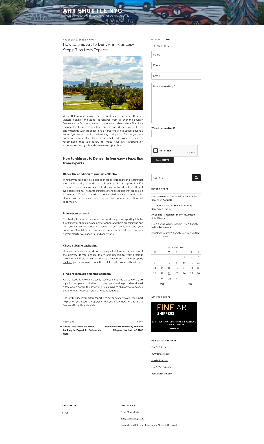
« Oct (161, 283)
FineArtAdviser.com (161, 367)
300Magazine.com (160, 353)
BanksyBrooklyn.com (161, 373)
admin (92, 40)
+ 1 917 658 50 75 (130, 412)
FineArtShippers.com (161, 347)
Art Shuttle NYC (92, 10)
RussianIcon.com (159, 360)
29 (169, 278)
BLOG (65, 413)
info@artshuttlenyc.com (132, 418)
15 (169, 268)
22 (169, 273)
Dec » (191, 283)
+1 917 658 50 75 (160, 46)
